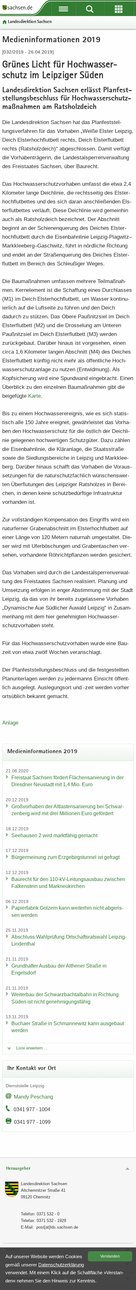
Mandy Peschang (33, 1097)
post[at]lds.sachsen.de (57, 1227)
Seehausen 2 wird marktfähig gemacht (54, 835)
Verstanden (110, 1256)
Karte (34, 396)
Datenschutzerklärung (61, 1264)
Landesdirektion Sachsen (30, 22)
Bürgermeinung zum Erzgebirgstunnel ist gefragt (65, 857)
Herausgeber (18, 1168)
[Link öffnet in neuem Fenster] (17, 9)
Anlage (10, 723)
